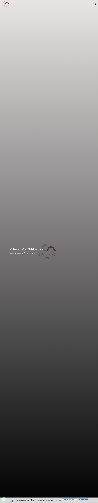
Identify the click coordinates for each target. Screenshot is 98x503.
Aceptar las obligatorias (69, 499)
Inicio (55, 4)
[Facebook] (95, 4)
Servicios (73, 4)
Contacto (82, 4)
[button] (76, 4)
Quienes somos (63, 4)
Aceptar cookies (82, 499)
